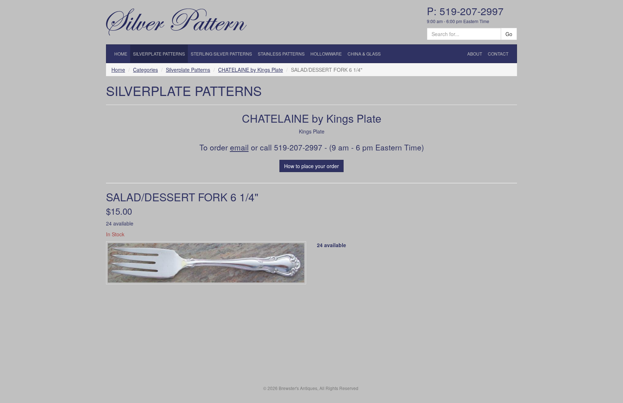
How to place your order (311, 166)
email (239, 147)
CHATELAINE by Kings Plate (250, 69)
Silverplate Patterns (188, 69)
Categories (145, 69)
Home (118, 69)
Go (508, 34)
